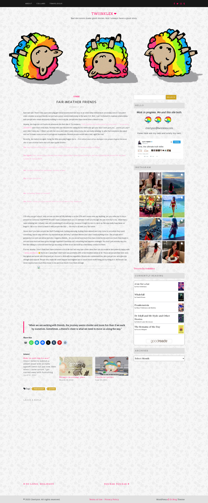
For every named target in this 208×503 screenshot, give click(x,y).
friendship (39, 389)
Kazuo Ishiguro (142, 329)
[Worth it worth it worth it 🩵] (173, 205)
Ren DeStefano (142, 287)
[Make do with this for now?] (41, 367)
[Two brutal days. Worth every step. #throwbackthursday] (150, 228)
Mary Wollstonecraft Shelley (146, 308)
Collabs (41, 3)
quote (52, 389)
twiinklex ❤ (104, 14)
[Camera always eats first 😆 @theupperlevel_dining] (150, 182)
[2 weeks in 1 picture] (111, 366)
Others (76, 97)
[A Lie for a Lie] (181, 286)
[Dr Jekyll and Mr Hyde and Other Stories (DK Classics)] (181, 318)
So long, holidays (40, 483)
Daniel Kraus (141, 297)
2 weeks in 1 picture (104, 377)
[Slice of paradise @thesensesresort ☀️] (150, 251)
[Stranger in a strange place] (75, 366)
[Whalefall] (181, 296)
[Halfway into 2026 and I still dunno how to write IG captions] (150, 205)
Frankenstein (142, 305)
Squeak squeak (115, 483)
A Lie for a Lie (142, 283)
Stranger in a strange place (72, 377)
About (28, 3)
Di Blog (173, 499)
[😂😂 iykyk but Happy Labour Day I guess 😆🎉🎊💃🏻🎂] (173, 251)
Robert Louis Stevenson (145, 322)
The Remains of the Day (147, 326)
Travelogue (56, 3)
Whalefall (139, 294)
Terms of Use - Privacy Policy (104, 499)
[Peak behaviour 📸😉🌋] (173, 182)
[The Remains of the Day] (181, 329)
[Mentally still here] (173, 228)
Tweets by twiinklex (144, 268)
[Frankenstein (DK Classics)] (181, 307)
